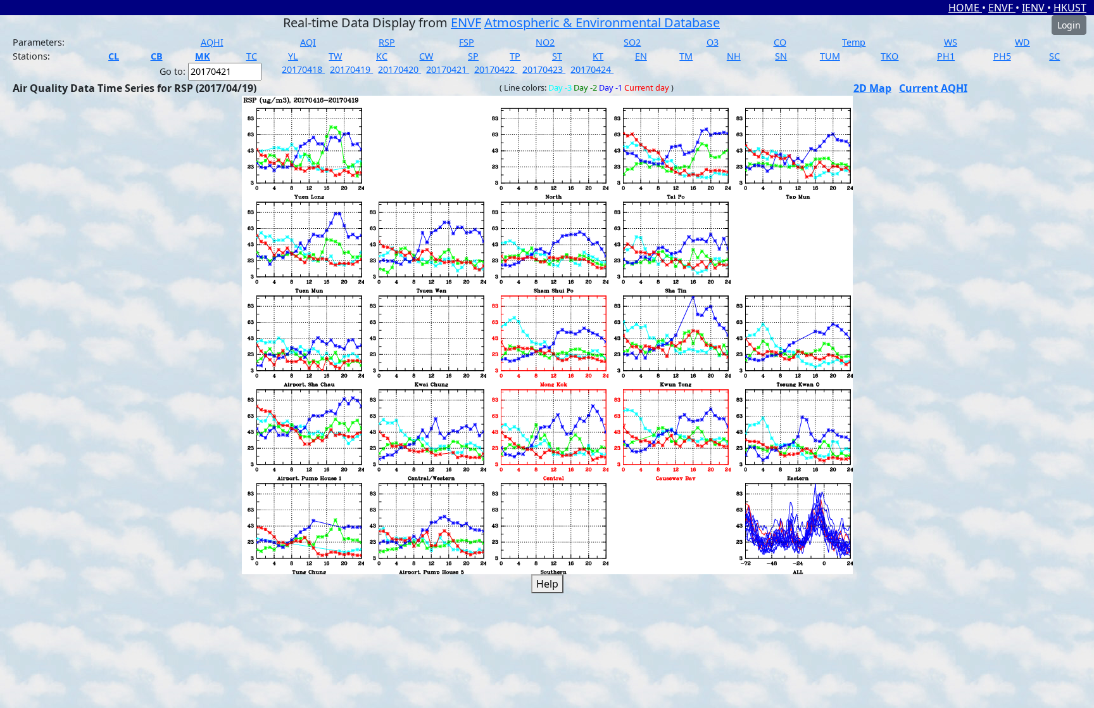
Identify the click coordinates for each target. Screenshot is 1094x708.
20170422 (495, 69)
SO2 (632, 42)
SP (473, 56)
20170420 (399, 69)
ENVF (1001, 8)
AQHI (212, 42)
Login (1069, 25)
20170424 (591, 69)
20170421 (447, 69)
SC (1054, 56)
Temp (853, 42)
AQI (308, 42)
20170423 (543, 69)
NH (734, 56)
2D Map (872, 88)
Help (547, 584)
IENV (1034, 8)
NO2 (545, 42)
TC (251, 56)
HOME (965, 8)
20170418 (303, 69)
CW (426, 56)
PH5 (1002, 56)
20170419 (351, 69)
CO (780, 42)
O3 (713, 42)
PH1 (946, 56)
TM (686, 56)
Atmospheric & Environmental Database (602, 22)
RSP (387, 42)
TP (515, 56)
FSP (466, 42)
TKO (889, 56)
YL (293, 56)
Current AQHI (933, 88)
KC (381, 56)
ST (557, 56)
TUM (830, 56)
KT (598, 56)
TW (335, 56)
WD (1022, 42)
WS (950, 42)
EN (641, 56)
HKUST (1069, 8)
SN (781, 56)
